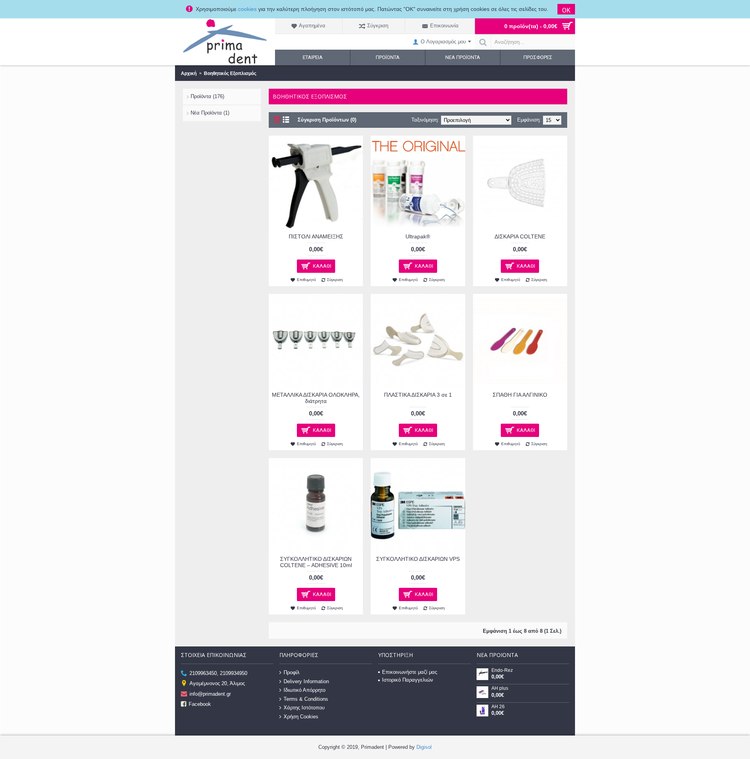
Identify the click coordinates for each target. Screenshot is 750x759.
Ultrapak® (417, 236)
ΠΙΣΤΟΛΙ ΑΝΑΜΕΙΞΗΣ (316, 236)
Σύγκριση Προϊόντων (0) (327, 120)
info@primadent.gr (210, 693)
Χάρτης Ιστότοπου (304, 708)
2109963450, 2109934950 (218, 673)
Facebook (200, 704)
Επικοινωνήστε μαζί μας (409, 672)
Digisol (424, 747)
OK (566, 10)
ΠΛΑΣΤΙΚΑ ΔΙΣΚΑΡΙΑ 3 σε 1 (418, 395)
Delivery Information (306, 681)
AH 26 (498, 706)
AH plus (499, 688)
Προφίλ (292, 672)
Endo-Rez (502, 670)
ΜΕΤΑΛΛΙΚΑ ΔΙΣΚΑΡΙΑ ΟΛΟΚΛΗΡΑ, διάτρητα (316, 398)
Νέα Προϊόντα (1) (210, 113)
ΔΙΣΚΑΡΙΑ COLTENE (520, 236)
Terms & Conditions (306, 699)
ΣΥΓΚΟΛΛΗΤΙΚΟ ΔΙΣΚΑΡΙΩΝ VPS (418, 559)
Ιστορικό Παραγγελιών (407, 680)
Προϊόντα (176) (207, 96)
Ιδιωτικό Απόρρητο (304, 690)
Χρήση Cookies (301, 717)
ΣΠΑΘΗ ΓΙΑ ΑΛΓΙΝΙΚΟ (520, 395)
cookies (247, 9)
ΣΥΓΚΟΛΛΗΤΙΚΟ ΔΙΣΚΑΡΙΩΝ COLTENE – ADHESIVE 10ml (316, 562)
